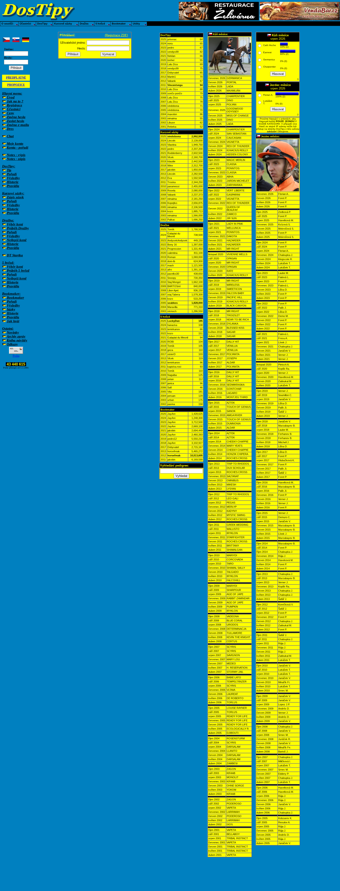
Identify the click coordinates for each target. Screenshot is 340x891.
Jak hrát (13, 321)
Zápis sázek (15, 197)
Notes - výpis (16, 155)
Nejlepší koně (17, 240)
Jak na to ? (15, 101)
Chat (10, 136)
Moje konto (15, 143)
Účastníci (13, 109)
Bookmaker (15, 297)
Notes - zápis (16, 159)
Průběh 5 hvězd (18, 270)
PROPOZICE (16, 84)
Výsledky (13, 178)
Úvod (11, 97)
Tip (9, 170)
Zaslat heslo (15, 121)
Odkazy (12, 344)
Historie (13, 182)
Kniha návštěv (17, 340)
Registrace (14, 105)
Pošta (16, 355)
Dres (10, 129)
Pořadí (12, 174)
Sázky (11, 309)
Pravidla (13, 186)
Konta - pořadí (17, 147)
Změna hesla (16, 117)
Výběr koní (15, 224)
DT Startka (15, 255)
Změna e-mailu (18, 125)
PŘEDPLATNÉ (16, 77)
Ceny (10, 113)
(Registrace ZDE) (116, 35)
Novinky (13, 332)
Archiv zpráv (16, 336)
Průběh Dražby (18, 228)
